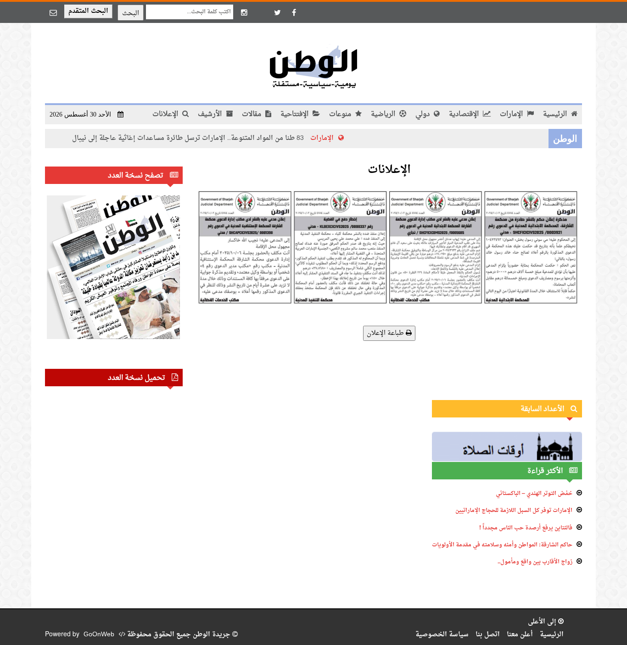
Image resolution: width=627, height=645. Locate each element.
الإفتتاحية (295, 114)
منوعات (341, 114)
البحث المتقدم (88, 11)
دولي (423, 114)
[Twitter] (277, 12)
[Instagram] (244, 12)
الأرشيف (211, 114)
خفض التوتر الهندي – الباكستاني (534, 494)
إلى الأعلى (543, 622)
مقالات (252, 114)
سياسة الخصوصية (442, 634)
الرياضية (384, 114)
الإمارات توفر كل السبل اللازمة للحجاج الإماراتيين (513, 511)
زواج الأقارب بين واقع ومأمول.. (535, 562)
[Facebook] (294, 12)
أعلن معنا (520, 634)
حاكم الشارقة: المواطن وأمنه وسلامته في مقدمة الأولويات (502, 545)
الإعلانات (166, 114)
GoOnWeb (99, 634)
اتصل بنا (488, 634)
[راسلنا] (53, 12)
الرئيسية (556, 114)
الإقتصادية (465, 114)
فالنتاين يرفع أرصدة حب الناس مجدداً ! (525, 528)
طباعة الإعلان (386, 333)
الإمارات (512, 114)
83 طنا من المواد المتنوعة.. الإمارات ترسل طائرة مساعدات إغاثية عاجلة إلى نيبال (205, 138)
